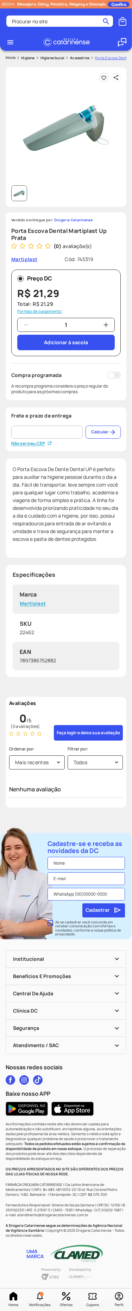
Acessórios (79, 57)
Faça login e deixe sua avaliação (88, 733)
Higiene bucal (52, 57)
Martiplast (33, 604)
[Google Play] (27, 1109)
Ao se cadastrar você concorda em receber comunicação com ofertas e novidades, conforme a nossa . (88, 928)
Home (13, 1304)
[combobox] (60, 21)
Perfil (119, 1304)
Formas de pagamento (39, 311)
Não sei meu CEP (28, 443)
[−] (26, 325)
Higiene (27, 57)
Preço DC (39, 278)
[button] (39, 1299)
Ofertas (66, 1304)
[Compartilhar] (116, 77)
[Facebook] (10, 1080)
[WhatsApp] (122, 42)
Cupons (92, 1304)
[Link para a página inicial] (10, 57)
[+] (106, 325)
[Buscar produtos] (106, 21)
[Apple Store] (72, 1109)
